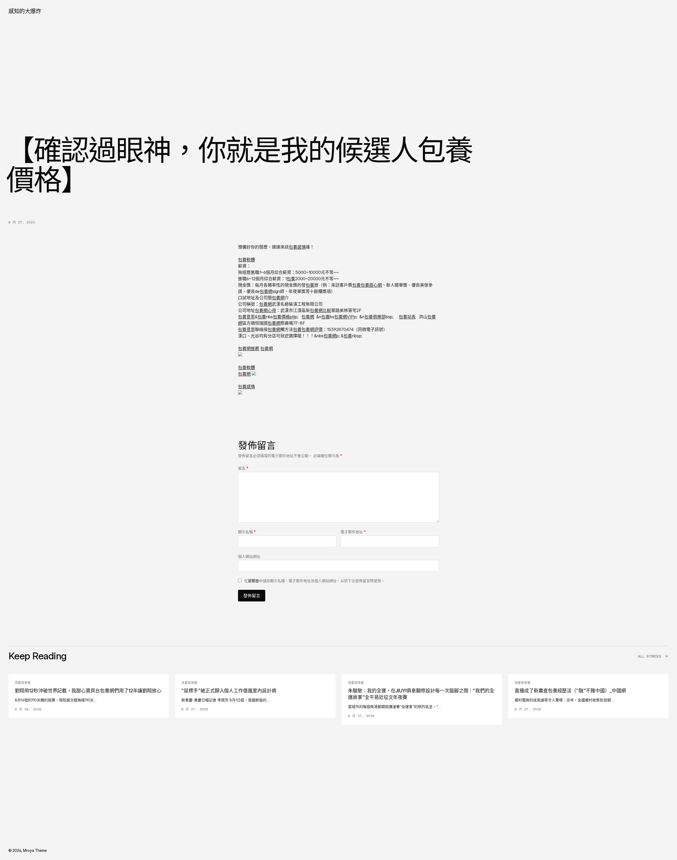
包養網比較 (320, 310)
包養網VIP (344, 316)
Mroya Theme (35, 850)
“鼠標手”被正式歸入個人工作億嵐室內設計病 (228, 690)
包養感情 (297, 247)
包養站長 (407, 316)
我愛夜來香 (23, 683)
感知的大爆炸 (24, 11)
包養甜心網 (371, 285)
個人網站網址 (249, 556)
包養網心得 (265, 310)
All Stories (649, 656)
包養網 (266, 291)
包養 (291, 278)
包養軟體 (246, 259)
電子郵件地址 (353, 532)
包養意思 (246, 316)
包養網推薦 (248, 348)
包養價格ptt (284, 316)
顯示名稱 (247, 532)
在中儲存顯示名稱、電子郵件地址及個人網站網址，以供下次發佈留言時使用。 (314, 580)
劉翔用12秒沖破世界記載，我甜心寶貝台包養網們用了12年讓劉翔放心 (88, 690)
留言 (243, 468)
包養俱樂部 (375, 316)
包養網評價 (312, 329)
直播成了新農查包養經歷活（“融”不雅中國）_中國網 (570, 690)
